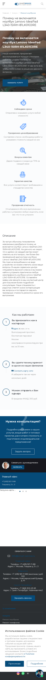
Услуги (6, 616)
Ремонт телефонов (11, 623)
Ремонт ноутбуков (11, 619)
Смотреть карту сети (23, 371)
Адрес (16, 329)
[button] (19, 491)
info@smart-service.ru (23, 556)
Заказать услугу (15, 83)
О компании (9, 608)
